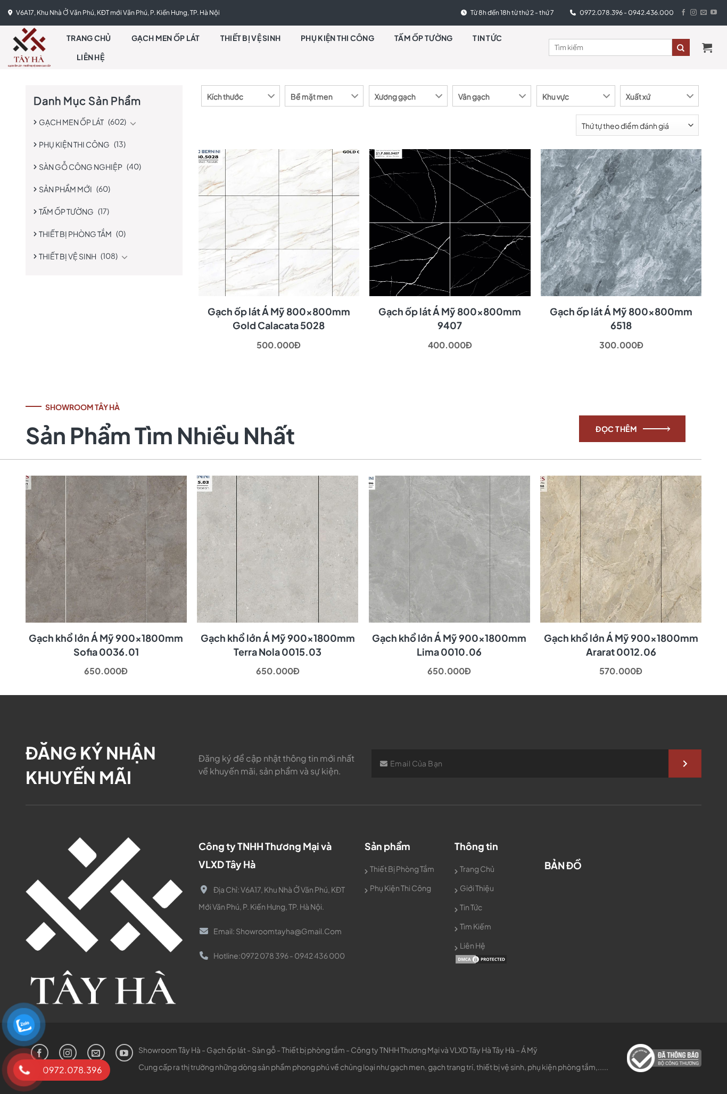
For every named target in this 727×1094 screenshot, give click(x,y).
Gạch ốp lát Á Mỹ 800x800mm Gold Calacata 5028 (279, 318)
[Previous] (47, 551)
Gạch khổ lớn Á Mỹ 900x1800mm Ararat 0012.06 (621, 645)
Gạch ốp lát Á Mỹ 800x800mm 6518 (621, 318)
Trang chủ (89, 38)
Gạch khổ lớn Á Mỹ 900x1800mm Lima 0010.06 (449, 645)
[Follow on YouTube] (714, 13)
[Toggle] (133, 123)
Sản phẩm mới (65, 189)
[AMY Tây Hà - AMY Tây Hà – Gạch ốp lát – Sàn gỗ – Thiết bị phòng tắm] (29, 47)
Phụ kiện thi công (337, 38)
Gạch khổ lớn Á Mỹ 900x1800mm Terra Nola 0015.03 (278, 645)
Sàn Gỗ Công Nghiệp (80, 167)
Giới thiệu (477, 888)
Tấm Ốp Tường (423, 38)
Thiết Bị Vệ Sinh (250, 38)
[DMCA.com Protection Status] (481, 958)
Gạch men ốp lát (165, 38)
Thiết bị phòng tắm (75, 234)
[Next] (679, 551)
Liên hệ (90, 57)
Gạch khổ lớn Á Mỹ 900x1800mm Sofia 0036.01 (106, 645)
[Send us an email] (703, 13)
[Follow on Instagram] (693, 13)
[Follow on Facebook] (683, 13)
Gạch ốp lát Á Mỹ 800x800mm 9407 (449, 318)
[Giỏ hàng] (710, 47)
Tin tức (487, 38)
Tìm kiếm (475, 926)
